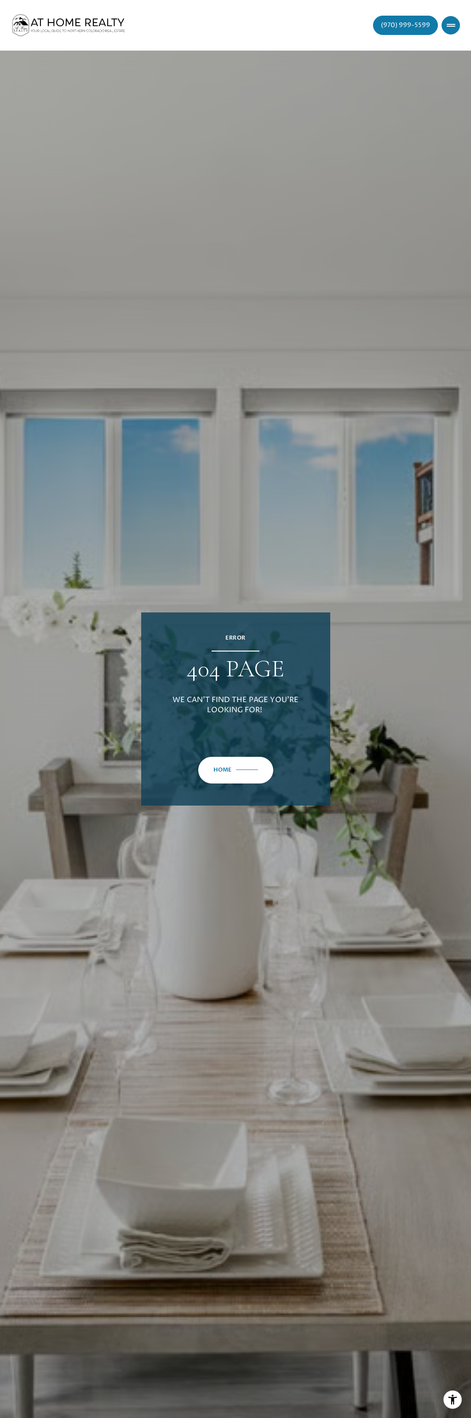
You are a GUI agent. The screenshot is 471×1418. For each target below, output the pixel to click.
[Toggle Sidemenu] (451, 25)
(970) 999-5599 (405, 25)
